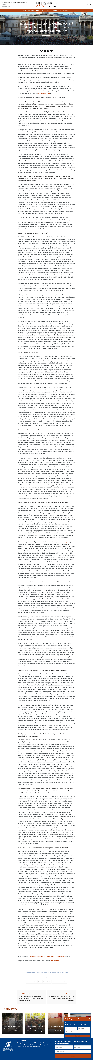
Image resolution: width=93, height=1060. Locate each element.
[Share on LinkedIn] (51, 51)
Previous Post (26, 993)
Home (24, 10)
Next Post (68, 993)
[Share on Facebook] (45, 51)
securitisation (62, 981)
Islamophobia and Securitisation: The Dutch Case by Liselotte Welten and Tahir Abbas (31, 998)
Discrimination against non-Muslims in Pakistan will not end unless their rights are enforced (35, 1031)
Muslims (55, 981)
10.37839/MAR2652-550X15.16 (47, 972)
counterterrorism (31, 981)
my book (67, 542)
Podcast (54, 10)
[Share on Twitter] (48, 51)
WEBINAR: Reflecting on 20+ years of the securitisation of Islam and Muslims (61, 998)
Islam (39, 981)
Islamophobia (46, 981)
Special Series (40, 10)
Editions (30, 10)
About (48, 10)
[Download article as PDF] (41, 51)
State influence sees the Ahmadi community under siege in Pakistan (12, 1029)
